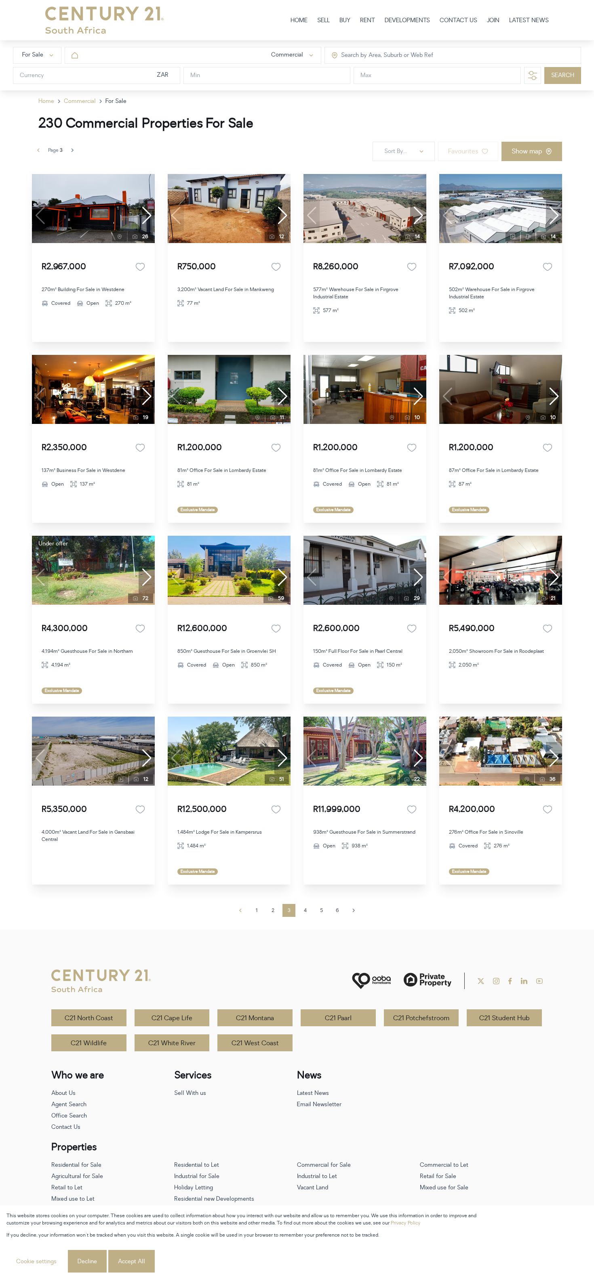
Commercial (80, 101)
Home (46, 101)
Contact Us (65, 1127)
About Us (63, 1093)
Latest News (313, 1093)
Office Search (69, 1116)
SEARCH (562, 76)
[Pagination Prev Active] (38, 150)
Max (365, 76)
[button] (147, 215)
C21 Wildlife (89, 1043)
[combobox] (375, 55)
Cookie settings (36, 1261)
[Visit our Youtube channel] (539, 981)
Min (195, 76)
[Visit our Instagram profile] (496, 981)
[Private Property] (427, 981)
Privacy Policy (406, 1223)
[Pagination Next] (353, 910)
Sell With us (190, 1093)
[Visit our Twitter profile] (481, 981)
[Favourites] (140, 267)
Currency (32, 76)
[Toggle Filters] (532, 75)
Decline (87, 1261)
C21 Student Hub (504, 1018)
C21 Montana (255, 1018)
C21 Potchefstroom (421, 1018)
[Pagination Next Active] (72, 150)
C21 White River (172, 1043)
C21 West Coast (255, 1043)
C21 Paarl (338, 1018)
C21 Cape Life (172, 1018)
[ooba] (371, 981)
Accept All (131, 1261)
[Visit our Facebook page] (510, 981)
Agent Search (68, 1104)
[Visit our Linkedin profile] (524, 981)
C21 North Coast (89, 1018)
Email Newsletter (319, 1104)
